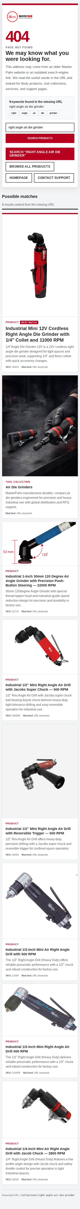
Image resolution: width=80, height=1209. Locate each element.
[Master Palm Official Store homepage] (20, 22)
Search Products (40, 138)
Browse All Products (30, 166)
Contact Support (54, 177)
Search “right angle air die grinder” (35, 153)
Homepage (19, 177)
